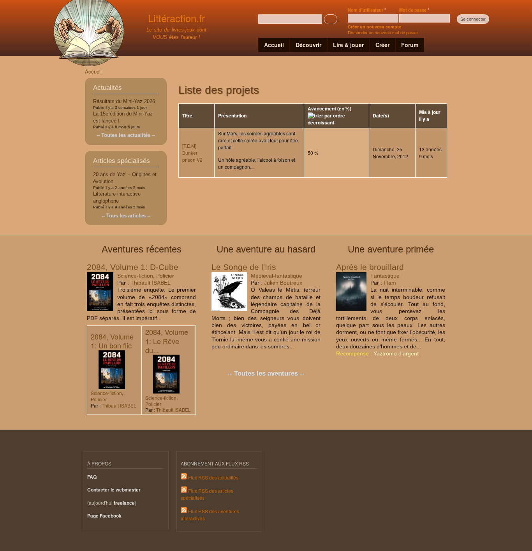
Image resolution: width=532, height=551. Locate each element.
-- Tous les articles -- (126, 216)
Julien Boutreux (283, 283)
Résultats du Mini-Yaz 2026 (124, 101)
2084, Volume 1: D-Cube (132, 266)
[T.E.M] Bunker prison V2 (192, 152)
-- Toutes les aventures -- (266, 373)
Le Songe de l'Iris (243, 266)
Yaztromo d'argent (396, 353)
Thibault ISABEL (150, 283)
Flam (390, 283)
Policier (165, 276)
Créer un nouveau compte (374, 27)
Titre (187, 115)
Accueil (274, 45)
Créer (382, 45)
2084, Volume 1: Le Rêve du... (166, 341)
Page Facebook (104, 516)
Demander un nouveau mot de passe (383, 32)
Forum (409, 45)
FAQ (92, 477)
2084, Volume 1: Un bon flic (112, 340)
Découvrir (308, 45)
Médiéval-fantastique (276, 276)
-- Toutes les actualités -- (126, 135)
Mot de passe (414, 10)
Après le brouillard (370, 266)
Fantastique (385, 276)
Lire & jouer (348, 45)
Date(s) (381, 115)
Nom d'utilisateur (367, 10)
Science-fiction (135, 276)
